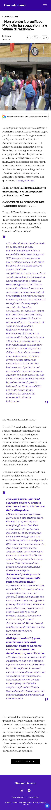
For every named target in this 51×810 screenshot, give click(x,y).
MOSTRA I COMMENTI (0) (25, 761)
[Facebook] (29, 790)
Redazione (6, 36)
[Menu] (45, 5)
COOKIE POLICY (33, 797)
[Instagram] (22, 790)
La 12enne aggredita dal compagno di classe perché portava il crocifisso (24, 191)
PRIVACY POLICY (18, 797)
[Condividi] (28, 37)
